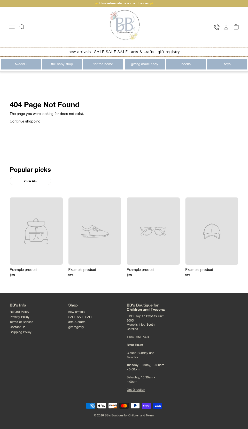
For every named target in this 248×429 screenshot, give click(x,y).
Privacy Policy (20, 317)
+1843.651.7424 (138, 337)
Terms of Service (21, 322)
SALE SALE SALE (111, 51)
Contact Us (17, 327)
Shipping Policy (20, 332)
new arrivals (80, 51)
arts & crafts (142, 51)
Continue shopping (25, 121)
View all (30, 181)
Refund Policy (19, 312)
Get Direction (136, 389)
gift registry (169, 51)
